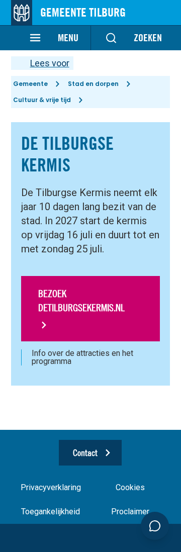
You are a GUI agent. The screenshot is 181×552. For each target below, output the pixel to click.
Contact (85, 452)
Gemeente (30, 83)
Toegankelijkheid (50, 511)
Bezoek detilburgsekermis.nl (81, 300)
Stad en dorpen (93, 83)
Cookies (130, 487)
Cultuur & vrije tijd (42, 100)
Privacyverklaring (51, 487)
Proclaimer (130, 511)
